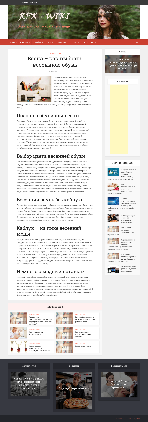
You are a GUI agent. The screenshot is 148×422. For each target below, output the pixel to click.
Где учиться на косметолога (36, 333)
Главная (25, 2)
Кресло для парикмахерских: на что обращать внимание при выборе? (40, 320)
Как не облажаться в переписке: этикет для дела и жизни (85, 319)
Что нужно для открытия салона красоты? (83, 334)
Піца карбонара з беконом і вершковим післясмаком (128, 219)
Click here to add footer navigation (128, 419)
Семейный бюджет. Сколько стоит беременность (119, 384)
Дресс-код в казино (83, 346)
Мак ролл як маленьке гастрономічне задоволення (121, 231)
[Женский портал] (44, 20)
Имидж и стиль (55, 53)
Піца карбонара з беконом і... (74, 390)
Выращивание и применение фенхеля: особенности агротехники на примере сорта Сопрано (121, 244)
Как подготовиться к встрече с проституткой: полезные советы (121, 189)
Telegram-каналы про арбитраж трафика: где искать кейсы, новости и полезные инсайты (122, 174)
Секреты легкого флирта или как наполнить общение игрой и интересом (29, 383)
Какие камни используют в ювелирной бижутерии (40, 348)
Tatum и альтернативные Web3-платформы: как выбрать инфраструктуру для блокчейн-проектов (122, 204)
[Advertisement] (119, 119)
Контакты (33, 2)
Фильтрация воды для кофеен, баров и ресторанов (128, 268)
